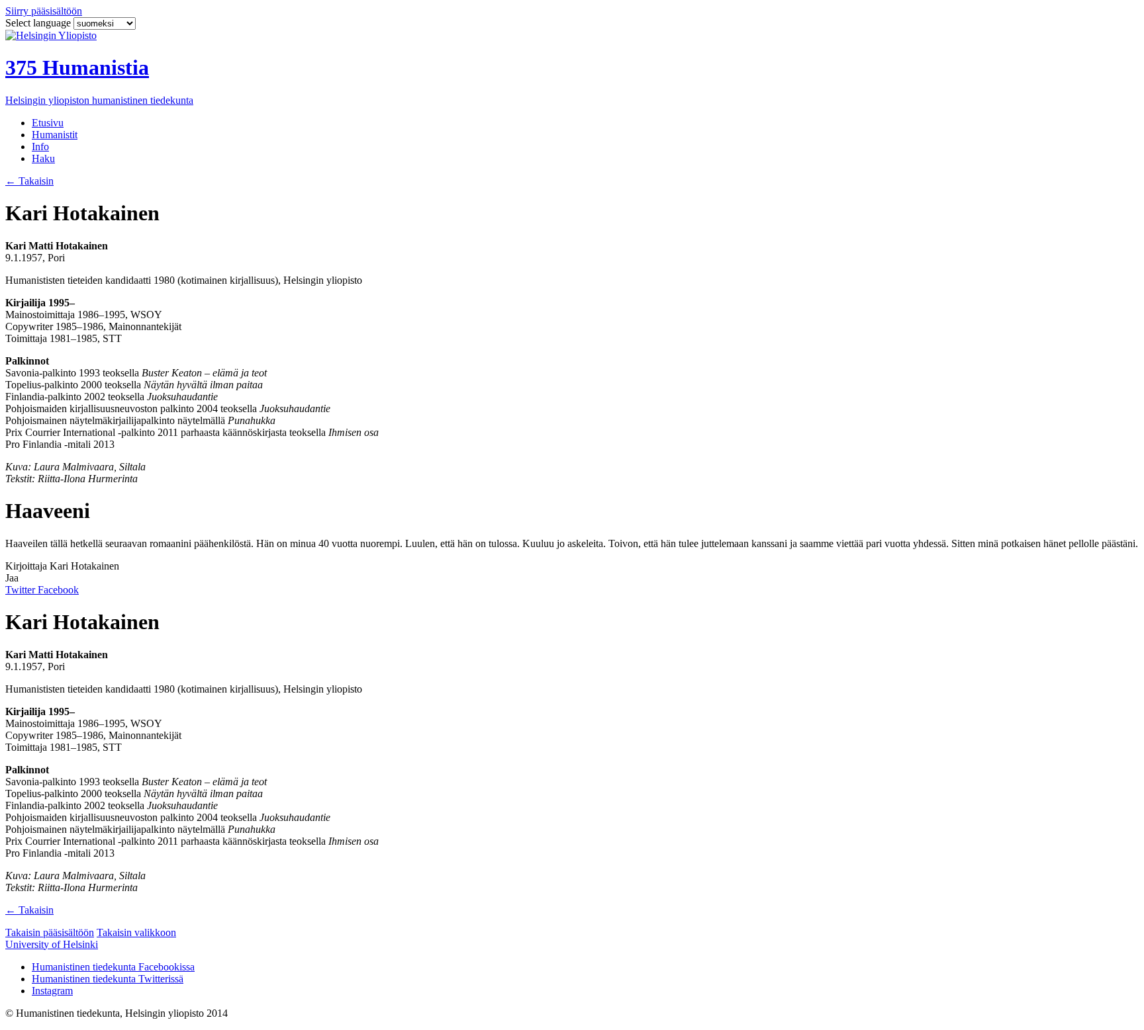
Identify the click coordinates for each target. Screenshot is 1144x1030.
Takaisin (29, 181)
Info (40, 146)
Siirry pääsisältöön (43, 11)
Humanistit (54, 134)
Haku (43, 158)
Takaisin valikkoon (136, 932)
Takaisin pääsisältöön (49, 932)
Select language (39, 22)
